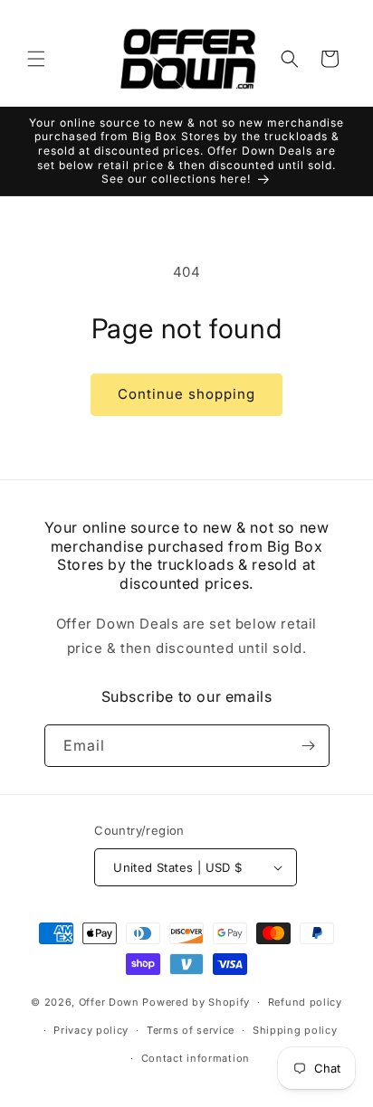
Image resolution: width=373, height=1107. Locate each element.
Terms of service (190, 1030)
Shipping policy (295, 1030)
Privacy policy (91, 1030)
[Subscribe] (309, 745)
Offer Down (109, 1002)
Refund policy (305, 1002)
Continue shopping (186, 393)
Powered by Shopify (196, 1002)
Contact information (195, 1058)
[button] (36, 59)
